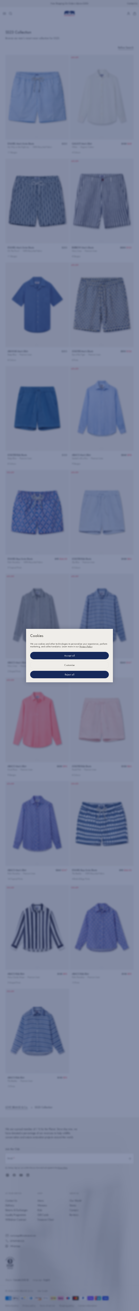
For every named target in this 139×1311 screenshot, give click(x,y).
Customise (69, 665)
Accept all (69, 655)
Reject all (69, 674)
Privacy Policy (86, 646)
